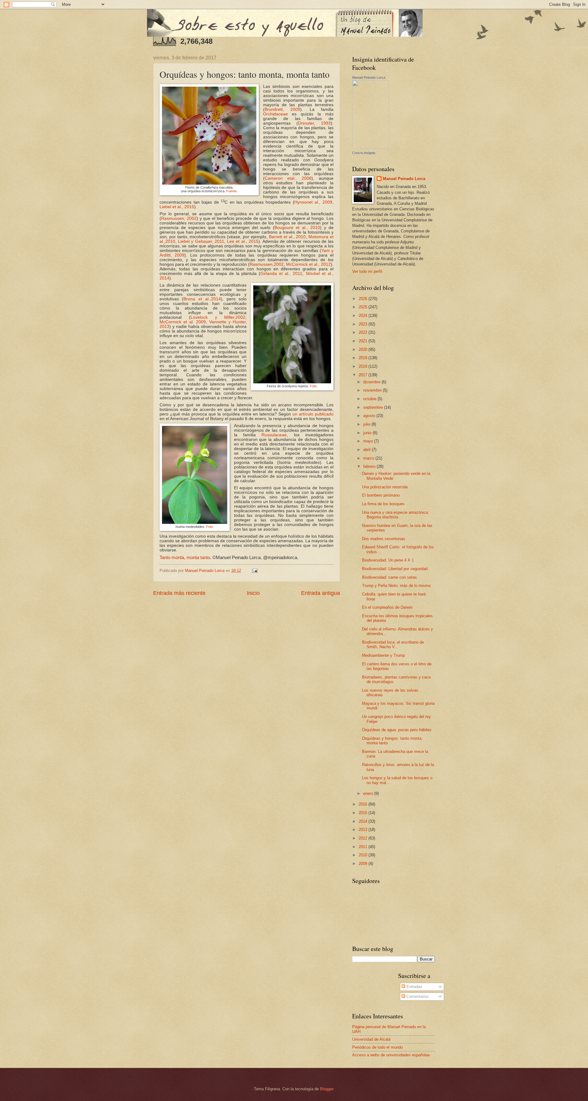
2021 (363, 341)
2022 (363, 332)
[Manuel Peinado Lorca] (370, 147)
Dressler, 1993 (314, 123)
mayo (368, 441)
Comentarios (417, 996)
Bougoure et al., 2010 (297, 227)
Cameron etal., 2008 (288, 178)
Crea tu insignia (363, 153)
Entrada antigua (320, 593)
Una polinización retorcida (385, 487)
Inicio (253, 593)
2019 (363, 357)
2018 (363, 366)
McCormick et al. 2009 (183, 322)
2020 (363, 349)
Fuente (231, 191)
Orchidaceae (275, 114)
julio (367, 424)
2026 (363, 298)
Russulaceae (274, 435)
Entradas (413, 986)
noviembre (373, 390)
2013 (363, 829)
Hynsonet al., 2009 (313, 202)
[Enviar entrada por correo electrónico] (254, 570)
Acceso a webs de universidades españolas (391, 1055)
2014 (363, 821)
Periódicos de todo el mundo (377, 1047)
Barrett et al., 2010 (287, 237)
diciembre (372, 382)
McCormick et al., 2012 (308, 264)
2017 (363, 375)
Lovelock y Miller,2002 (218, 317)
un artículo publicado (313, 414)
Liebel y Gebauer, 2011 (201, 241)
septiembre (373, 407)
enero (368, 793)
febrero (370, 466)
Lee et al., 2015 (242, 241)
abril (367, 449)
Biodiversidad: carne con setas (389, 577)
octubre (370, 398)
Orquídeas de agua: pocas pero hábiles (397, 729)
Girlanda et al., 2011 (281, 273)
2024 (363, 315)
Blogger (326, 1089)
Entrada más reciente (179, 593)
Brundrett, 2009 (282, 109)
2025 (363, 307)
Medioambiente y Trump (383, 655)
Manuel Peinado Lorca (368, 77)
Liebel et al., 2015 (177, 207)
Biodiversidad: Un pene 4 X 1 (388, 560)
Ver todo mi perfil (367, 271)
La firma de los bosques (383, 504)
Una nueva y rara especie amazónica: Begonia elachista (395, 514)
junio (368, 432)
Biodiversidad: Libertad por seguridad (395, 568)
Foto (313, 386)
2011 (363, 846)
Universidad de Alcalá (371, 1039)
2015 (363, 812)
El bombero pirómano (381, 495)
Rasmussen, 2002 (179, 218)
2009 (363, 863)
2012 (363, 838)
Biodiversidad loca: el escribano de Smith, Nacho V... (393, 644)
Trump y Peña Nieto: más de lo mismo (396, 585)
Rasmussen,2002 (267, 264)
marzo (369, 458)
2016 (363, 804)
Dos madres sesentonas (383, 538)
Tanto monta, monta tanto (185, 557)
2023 (363, 324)
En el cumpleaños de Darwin (387, 607)
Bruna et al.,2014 (202, 299)
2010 (363, 855)
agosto (369, 415)
